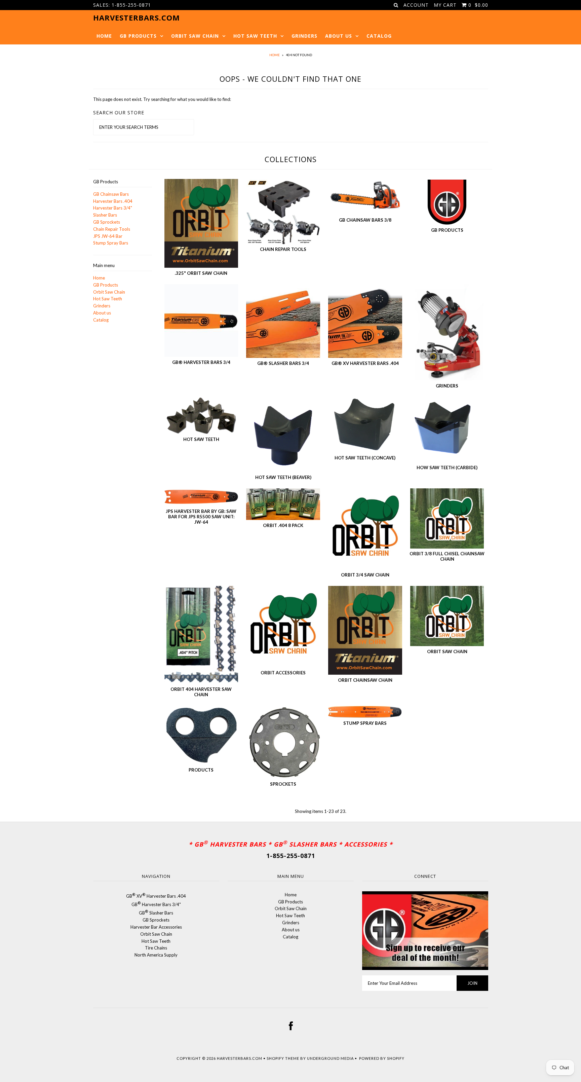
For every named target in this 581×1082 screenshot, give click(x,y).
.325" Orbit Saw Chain (201, 273)
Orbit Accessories (283, 672)
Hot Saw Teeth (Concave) (365, 457)
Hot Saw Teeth (255, 36)
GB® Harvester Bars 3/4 (201, 362)
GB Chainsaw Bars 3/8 (365, 220)
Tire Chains (156, 947)
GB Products (138, 36)
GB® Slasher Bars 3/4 (283, 363)
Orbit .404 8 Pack (283, 525)
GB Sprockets (106, 222)
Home (104, 36)
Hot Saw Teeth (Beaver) (283, 477)
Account (416, 5)
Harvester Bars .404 (112, 201)
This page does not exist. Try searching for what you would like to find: (162, 99)
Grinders (304, 36)
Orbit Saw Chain (195, 36)
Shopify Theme (283, 1058)
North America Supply (156, 955)
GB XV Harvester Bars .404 (156, 896)
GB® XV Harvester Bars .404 (365, 363)
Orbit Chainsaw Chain (365, 680)
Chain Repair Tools (111, 229)
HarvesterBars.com (239, 1058)
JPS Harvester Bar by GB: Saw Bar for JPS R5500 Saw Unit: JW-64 (201, 517)
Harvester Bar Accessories (156, 927)
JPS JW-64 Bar (107, 236)
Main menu (104, 265)
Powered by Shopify (381, 1058)
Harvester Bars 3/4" (112, 208)
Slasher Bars (105, 215)
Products (201, 770)
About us (338, 36)
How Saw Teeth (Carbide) (447, 467)
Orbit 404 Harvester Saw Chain (201, 691)
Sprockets (283, 784)
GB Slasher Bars (156, 913)
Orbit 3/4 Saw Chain (365, 574)
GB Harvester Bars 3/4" (156, 904)
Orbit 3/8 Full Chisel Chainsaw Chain (447, 556)
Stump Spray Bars (110, 243)
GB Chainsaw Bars (111, 194)
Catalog (379, 36)
